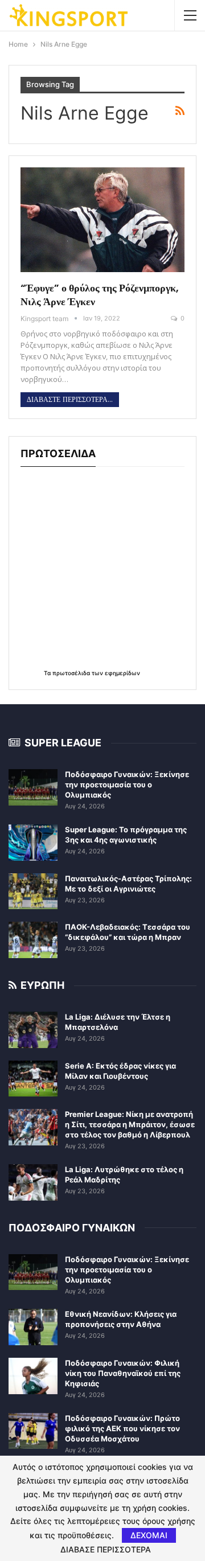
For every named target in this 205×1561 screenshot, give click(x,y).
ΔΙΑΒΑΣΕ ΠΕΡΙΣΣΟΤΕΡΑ (105, 1550)
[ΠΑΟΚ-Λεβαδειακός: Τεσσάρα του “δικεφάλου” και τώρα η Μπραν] (33, 940)
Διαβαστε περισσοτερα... (70, 400)
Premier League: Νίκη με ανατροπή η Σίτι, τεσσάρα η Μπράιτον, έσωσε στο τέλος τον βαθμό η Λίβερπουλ (130, 1124)
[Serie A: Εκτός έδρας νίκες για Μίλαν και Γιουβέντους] (33, 1079)
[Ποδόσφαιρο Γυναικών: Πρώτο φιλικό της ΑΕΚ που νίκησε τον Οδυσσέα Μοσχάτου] (33, 1431)
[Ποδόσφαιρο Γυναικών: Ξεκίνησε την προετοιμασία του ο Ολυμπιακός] (33, 787)
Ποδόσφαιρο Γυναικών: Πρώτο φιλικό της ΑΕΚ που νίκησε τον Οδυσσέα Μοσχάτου (122, 1428)
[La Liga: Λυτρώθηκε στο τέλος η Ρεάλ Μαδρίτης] (33, 1182)
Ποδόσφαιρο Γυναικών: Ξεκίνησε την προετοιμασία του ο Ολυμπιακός (127, 784)
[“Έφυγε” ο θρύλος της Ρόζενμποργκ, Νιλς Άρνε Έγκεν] (102, 219)
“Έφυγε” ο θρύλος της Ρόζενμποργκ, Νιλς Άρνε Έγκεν (99, 295)
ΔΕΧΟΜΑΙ (148, 1535)
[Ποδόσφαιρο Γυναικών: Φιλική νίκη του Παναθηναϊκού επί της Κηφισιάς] (33, 1376)
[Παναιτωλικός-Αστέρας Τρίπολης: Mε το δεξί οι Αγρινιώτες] (33, 891)
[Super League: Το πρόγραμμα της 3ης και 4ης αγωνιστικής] (33, 842)
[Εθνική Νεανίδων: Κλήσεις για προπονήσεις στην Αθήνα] (33, 1327)
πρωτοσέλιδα (72, 672)
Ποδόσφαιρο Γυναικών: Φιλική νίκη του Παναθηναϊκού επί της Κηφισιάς (123, 1373)
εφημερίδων (122, 672)
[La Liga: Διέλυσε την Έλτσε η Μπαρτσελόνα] (33, 1030)
